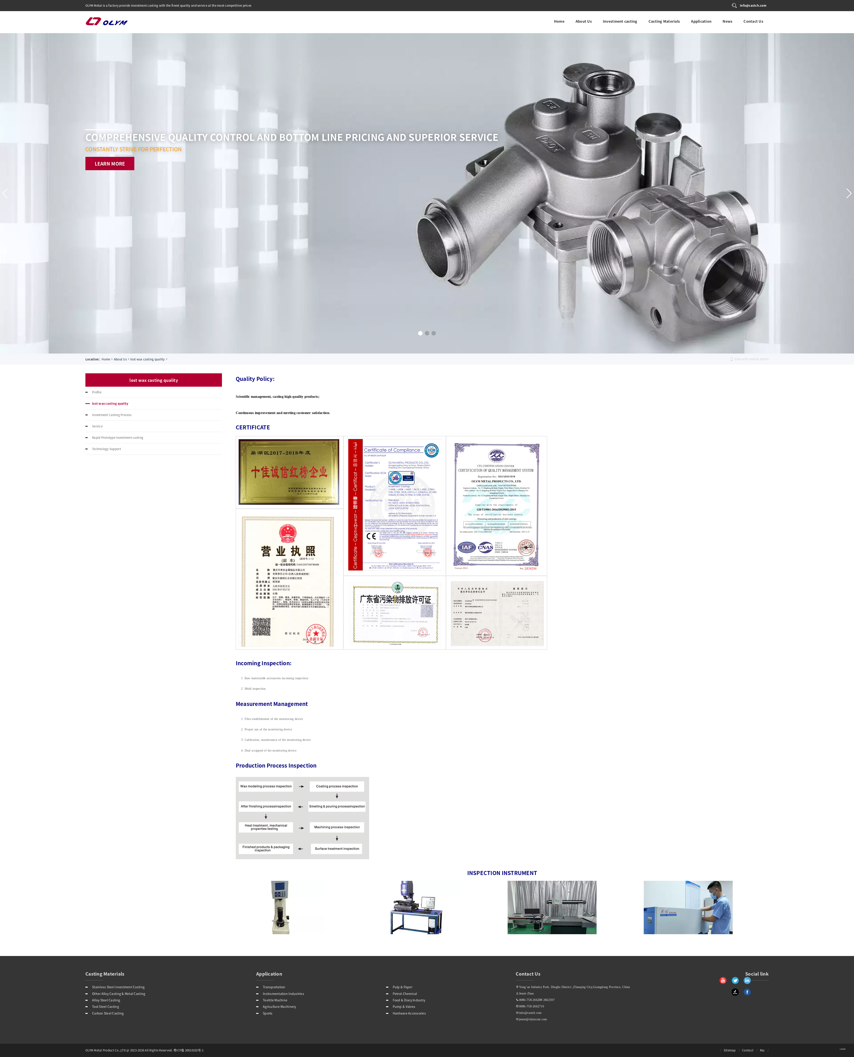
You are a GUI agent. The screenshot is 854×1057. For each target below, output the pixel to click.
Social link (757, 973)
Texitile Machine (275, 1000)
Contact (747, 1050)
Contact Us (753, 20)
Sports (268, 1013)
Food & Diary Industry (409, 1000)
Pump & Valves (404, 1006)
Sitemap (730, 1050)
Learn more (110, 177)
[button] (420, 333)
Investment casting (620, 20)
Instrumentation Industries (283, 993)
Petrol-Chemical (405, 993)
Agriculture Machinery (279, 1006)
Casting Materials (664, 20)
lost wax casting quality (147, 359)
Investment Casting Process (111, 415)
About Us (583, 20)
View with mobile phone (751, 359)
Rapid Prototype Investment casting (117, 437)
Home (559, 20)
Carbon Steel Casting (108, 1013)
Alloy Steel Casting (106, 1000)
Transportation (274, 987)
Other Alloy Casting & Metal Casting (118, 993)
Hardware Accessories (409, 1013)
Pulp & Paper (402, 987)
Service (97, 426)
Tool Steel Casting (105, 1006)
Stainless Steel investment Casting (118, 987)
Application (701, 20)
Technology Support (106, 449)
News (727, 20)
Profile (96, 392)
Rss (762, 1050)
